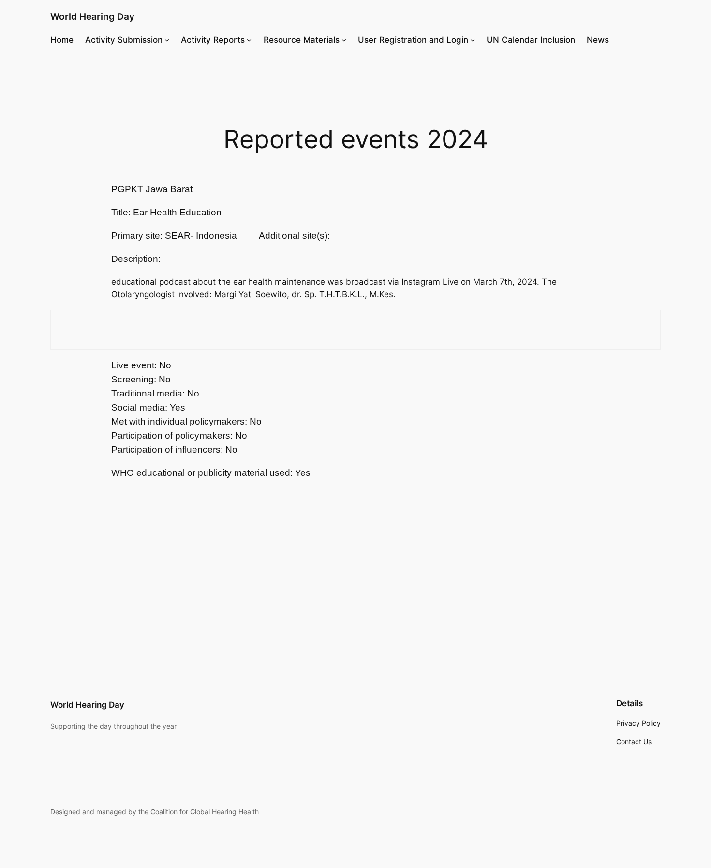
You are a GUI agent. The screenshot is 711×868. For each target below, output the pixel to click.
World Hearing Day (92, 16)
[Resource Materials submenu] (343, 39)
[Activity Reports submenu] (249, 39)
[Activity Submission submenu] (166, 39)
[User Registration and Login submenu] (472, 39)
